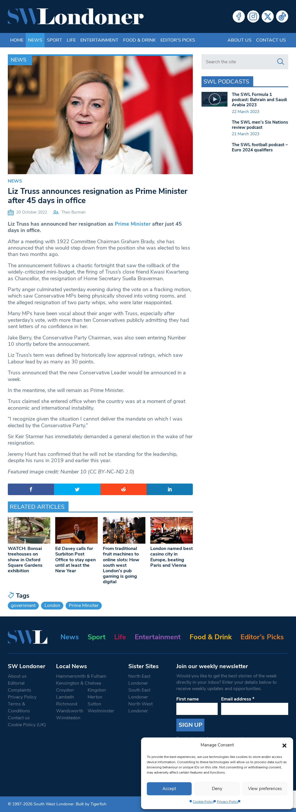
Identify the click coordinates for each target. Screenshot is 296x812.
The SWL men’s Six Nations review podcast (260, 124)
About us (239, 40)
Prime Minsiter (84, 605)
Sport (54, 40)
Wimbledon (68, 718)
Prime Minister (133, 223)
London (52, 605)
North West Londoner (140, 707)
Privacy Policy (227, 801)
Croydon (65, 690)
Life (71, 40)
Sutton (94, 704)
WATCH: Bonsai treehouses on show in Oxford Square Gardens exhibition (25, 559)
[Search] (280, 61)
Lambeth (65, 697)
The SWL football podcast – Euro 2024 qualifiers (260, 147)
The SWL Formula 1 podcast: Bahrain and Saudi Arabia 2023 (259, 100)
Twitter (268, 16)
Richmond (66, 704)
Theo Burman (73, 212)
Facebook (239, 16)
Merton (95, 697)
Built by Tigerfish (91, 804)
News (35, 40)
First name (187, 699)
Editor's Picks (177, 40)
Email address (237, 699)
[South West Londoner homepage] (76, 16)
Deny (217, 788)
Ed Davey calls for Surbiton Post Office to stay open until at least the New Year (75, 559)
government (23, 605)
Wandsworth (69, 711)
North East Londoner (139, 679)
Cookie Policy (203, 801)
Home (16, 40)
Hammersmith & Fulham (81, 676)
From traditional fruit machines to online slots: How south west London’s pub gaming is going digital (121, 565)
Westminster (101, 711)
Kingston (97, 690)
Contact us (271, 40)
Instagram (253, 16)
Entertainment (99, 40)
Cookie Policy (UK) (27, 725)
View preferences (265, 788)
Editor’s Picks (262, 636)
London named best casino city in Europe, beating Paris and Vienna (171, 556)
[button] (284, 745)
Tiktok (282, 16)
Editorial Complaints (19, 686)
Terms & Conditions (19, 707)
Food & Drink (139, 40)
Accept (169, 788)
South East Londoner (139, 693)
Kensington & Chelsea (78, 683)
